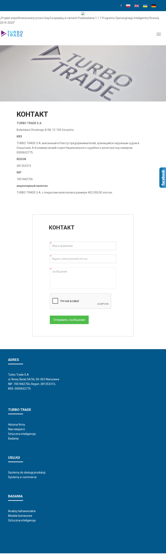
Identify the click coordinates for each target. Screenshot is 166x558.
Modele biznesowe (20, 515)
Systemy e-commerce (22, 477)
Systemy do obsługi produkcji (26, 472)
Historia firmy (16, 424)
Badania (13, 438)
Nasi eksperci (16, 429)
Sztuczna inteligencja (22, 433)
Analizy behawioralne (22, 511)
